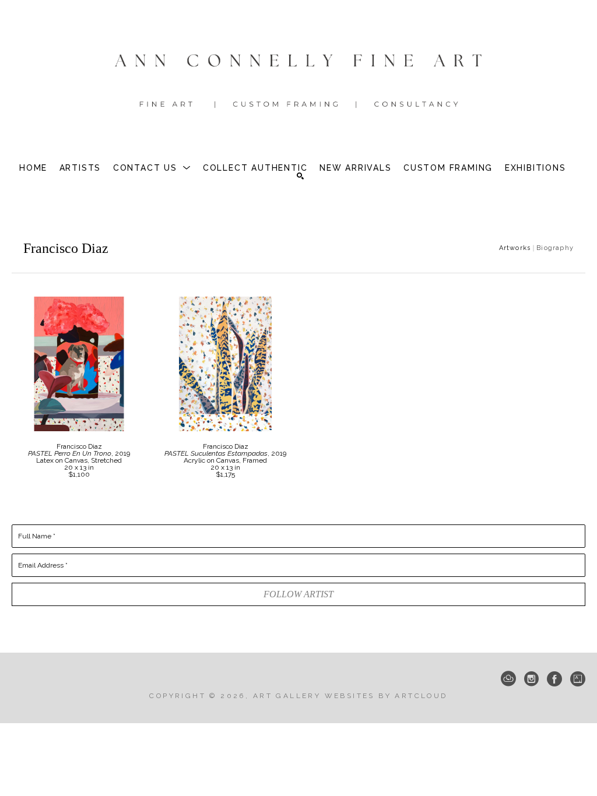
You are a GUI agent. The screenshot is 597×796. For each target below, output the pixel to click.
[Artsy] (577, 678)
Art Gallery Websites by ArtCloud (350, 696)
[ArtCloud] (508, 678)
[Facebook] (554, 678)
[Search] (300, 175)
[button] (152, 167)
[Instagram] (531, 678)
